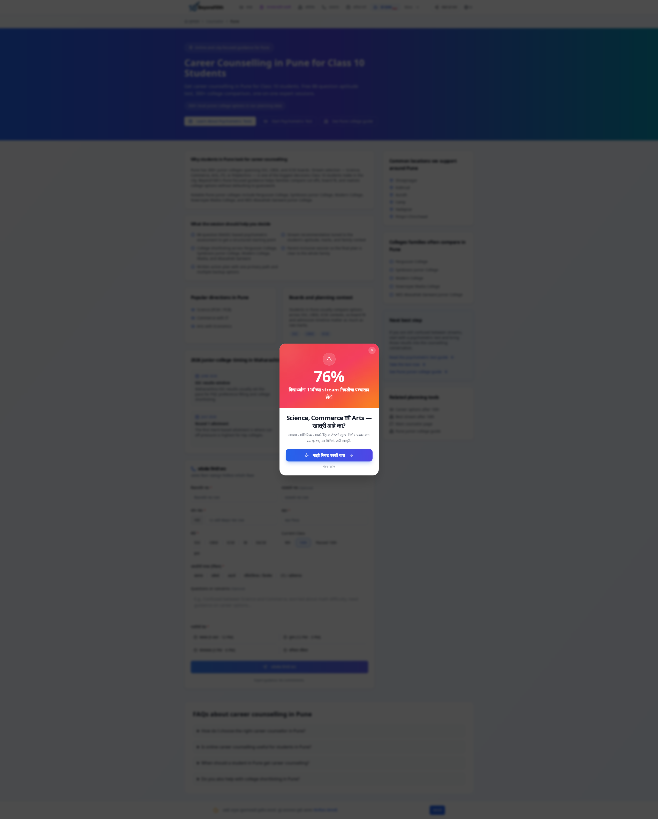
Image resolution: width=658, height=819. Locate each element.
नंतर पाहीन (329, 467)
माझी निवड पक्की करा (329, 455)
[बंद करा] (372, 350)
